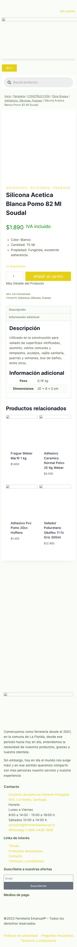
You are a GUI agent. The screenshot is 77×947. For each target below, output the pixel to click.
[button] (38, 60)
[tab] (38, 310)
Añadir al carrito (48, 276)
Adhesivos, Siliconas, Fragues (38, 188)
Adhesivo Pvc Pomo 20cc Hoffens (21, 528)
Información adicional (24, 317)
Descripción (17, 309)
